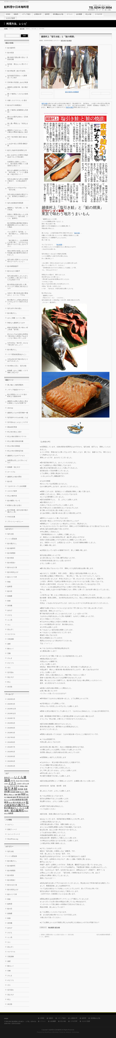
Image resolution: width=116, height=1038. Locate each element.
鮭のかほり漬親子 (13, 271)
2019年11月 (11, 713)
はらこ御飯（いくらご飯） (16, 318)
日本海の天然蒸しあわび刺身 (17, 82)
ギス (9, 668)
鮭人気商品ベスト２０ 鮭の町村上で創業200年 (17, 395)
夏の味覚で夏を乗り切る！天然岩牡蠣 (17, 58)
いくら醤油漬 (12, 539)
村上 (9, 682)
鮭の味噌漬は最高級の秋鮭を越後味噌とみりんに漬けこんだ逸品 (17, 225)
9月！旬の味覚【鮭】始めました (17, 138)
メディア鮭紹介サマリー (16, 390)
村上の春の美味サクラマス (16, 436)
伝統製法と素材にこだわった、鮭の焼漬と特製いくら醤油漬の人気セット (17, 163)
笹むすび (10, 677)
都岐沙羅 (9, 797)
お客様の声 (73, 1018)
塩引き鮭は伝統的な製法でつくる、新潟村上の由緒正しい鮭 (17, 196)
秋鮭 (9, 582)
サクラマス (11, 634)
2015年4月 (11, 766)
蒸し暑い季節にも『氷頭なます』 (17, 124)
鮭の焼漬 (68, 40)
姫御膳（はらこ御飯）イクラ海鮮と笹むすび (17, 371)
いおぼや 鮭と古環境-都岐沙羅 (17, 144)
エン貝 (9, 620)
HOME (6, 28)
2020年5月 (11, 699)
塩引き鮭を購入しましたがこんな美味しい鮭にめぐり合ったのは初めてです (17, 278)
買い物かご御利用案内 (15, 385)
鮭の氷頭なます (12, 572)
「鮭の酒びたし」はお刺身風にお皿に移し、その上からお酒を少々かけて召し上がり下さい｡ (17, 243)
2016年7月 (11, 747)
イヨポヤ (19, 783)
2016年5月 (11, 752)
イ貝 (23, 783)
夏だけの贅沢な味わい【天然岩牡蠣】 (17, 118)
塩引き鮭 (22, 28)
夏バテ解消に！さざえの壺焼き (17, 95)
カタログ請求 (12, 491)
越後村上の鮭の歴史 (14, 477)
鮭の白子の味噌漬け (14, 105)
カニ (9, 625)
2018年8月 (11, 728)
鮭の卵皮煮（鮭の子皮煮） (16, 71)
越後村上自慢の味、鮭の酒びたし (17, 88)
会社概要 (53, 1021)
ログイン (10, 825)
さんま (9, 658)
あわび (9, 610)
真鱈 (9, 644)
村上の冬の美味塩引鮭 (15, 451)
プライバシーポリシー (15, 521)
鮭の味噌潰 (11, 553)
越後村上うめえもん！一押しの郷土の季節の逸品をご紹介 (17, 131)
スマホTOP (73, 1021)
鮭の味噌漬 (16, 800)
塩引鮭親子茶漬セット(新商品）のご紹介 (17, 76)
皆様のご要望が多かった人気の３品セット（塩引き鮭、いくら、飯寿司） (17, 216)
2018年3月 (11, 733)
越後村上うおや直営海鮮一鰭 (17, 413)
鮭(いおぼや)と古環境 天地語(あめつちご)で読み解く (17, 156)
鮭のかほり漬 (12, 567)
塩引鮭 (20, 789)
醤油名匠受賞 (12, 427)
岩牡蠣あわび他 (95, 1018)
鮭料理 (9, 586)
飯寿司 (14, 797)
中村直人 (22, 786)
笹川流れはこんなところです (17, 422)
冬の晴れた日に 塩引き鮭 (16, 366)
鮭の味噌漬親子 (12, 266)
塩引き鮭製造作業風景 (104, 934)
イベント (43, 1021)
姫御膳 (9, 596)
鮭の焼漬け (11, 563)
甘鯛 (9, 653)
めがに (27, 780)
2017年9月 (11, 737)
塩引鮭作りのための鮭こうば (17, 417)
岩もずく (10, 629)
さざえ (9, 615)
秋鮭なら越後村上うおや (16, 323)
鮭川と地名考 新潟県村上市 (17, 150)
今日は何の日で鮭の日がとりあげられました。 (17, 360)
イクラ (12, 783)
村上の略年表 (12, 496)
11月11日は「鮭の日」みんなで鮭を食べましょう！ (17, 344)
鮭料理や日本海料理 (16, 6)
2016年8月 (11, 742)
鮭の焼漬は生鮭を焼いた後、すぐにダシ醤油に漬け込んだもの (17, 286)
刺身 (9, 601)
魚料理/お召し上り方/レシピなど (17, 461)
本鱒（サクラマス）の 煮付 (17, 100)
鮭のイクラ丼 (12, 577)
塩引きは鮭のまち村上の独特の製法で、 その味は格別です (17, 181)
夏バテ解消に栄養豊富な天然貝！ (17, 111)
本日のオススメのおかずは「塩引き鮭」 (16, 188)
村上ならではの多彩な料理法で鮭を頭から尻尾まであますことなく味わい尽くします (17, 336)
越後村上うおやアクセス (16, 455)
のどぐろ (10, 663)
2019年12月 (11, 709)
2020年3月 (11, 704)
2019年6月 (11, 723)
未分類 (9, 687)
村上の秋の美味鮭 (13, 446)
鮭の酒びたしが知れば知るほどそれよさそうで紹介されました (17, 302)
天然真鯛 (10, 639)
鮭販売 (51, 1018)
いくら (12, 777)
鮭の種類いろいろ (13, 500)
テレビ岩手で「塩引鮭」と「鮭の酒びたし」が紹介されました (17, 233)
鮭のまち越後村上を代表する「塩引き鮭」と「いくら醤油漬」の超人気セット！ (17, 172)
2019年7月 (11, 718)
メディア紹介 (62, 1018)
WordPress (48, 1032)
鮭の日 (9, 481)
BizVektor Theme (58, 1032)
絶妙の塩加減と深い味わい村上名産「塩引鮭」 (17, 328)
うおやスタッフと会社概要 (16, 486)
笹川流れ (10, 672)
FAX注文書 (11, 517)
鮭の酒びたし (12, 313)
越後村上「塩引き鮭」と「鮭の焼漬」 (17, 209)
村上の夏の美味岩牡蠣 (15, 441)
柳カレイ (10, 648)
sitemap (10, 408)
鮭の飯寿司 (11, 48)
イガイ (6, 783)
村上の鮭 (63, 1021)
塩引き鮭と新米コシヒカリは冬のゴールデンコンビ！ (17, 260)
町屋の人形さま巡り (14, 505)
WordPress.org (12, 839)
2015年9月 (11, 756)
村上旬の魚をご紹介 (14, 432)
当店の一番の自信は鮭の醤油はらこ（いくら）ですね (17, 294)
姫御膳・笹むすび (13, 467)
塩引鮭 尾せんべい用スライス (17, 65)
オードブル (11, 472)
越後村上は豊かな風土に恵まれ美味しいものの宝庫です (17, 402)
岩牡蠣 (9, 605)
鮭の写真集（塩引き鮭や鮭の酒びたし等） (17, 511)
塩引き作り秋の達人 (14, 308)
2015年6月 (11, 761)
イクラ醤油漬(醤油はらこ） (17, 354)
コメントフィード (13, 834)
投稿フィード (12, 829)
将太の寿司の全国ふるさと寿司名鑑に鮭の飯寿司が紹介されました (17, 253)
